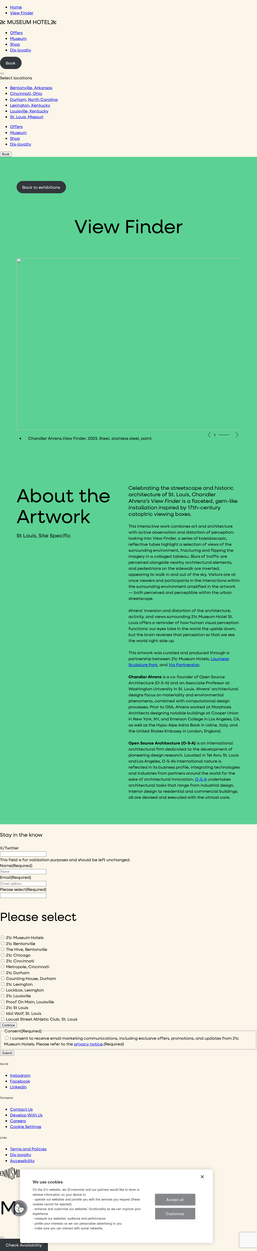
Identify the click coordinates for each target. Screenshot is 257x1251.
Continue (8, 1025)
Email (15, 877)
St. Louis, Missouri (26, 116)
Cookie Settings (25, 1126)
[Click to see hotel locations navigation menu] (2, 73)
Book (11, 63)
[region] (116, 1206)
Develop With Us (26, 1114)
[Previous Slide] (208, 434)
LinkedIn (18, 1086)
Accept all (175, 1199)
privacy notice (88, 1043)
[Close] (2, 1237)
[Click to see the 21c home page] (28, 22)
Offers (16, 32)
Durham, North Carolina (34, 99)
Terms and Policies (28, 1148)
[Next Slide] (237, 434)
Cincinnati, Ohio (26, 93)
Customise (175, 1213)
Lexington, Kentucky (30, 105)
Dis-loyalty (20, 49)
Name (16, 865)
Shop (15, 44)
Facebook (20, 1081)
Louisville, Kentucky (29, 110)
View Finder (21, 12)
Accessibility (22, 1160)
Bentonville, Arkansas (31, 87)
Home (16, 7)
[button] (19, 1208)
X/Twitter (9, 847)
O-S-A (201, 779)
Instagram (20, 1075)
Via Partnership (184, 664)
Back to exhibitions (41, 187)
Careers (18, 1120)
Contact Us (21, 1109)
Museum (18, 38)
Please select (23, 889)
